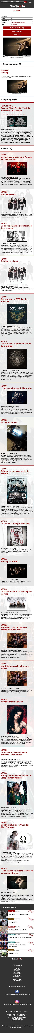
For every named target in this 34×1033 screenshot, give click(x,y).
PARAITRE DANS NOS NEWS (17, 1017)
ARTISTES (17, 969)
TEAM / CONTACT (17, 981)
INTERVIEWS (17, 973)
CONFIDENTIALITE (17, 1020)
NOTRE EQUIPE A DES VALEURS (17, 1014)
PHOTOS (17, 971)
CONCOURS (17, 979)
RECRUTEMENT (17, 1018)
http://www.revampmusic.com (18, 22)
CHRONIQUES (17, 972)
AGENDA (17, 978)
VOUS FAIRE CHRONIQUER (17, 1015)
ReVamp (17, 11)
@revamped (14, 24)
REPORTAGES (17, 976)
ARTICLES (17, 975)
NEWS (17, 968)
